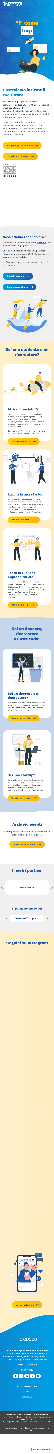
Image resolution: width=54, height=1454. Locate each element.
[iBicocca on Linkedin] (26, 1376)
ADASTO (8, 1417)
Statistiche (27, 1430)
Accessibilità (17, 1428)
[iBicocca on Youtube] (38, 1376)
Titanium (41, 242)
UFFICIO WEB (30, 1417)
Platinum (7, 254)
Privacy (7, 1428)
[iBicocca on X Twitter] (32, 1376)
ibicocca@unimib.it (27, 1364)
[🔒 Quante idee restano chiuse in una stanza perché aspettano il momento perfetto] (27, 1026)
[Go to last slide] (2, 887)
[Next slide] (47, 918)
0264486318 (27, 1370)
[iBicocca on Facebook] (15, 1376)
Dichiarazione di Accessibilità (36, 1428)
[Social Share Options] (8, 997)
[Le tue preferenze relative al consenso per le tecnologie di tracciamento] (40, 1449)
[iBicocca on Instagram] (21, 1376)
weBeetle (27, 1396)
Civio (27, 1391)
